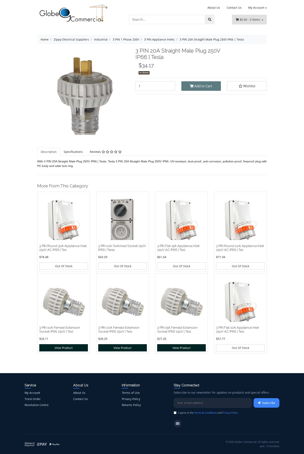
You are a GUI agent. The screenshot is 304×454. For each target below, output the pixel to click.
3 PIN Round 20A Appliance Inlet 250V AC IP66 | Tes (240, 248)
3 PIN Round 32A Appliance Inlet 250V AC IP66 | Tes (63, 248)
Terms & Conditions (205, 412)
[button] (247, 86)
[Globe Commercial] (73, 14)
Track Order (33, 399)
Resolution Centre (37, 405)
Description (49, 152)
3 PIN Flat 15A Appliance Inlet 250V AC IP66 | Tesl (178, 248)
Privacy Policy (131, 399)
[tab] (48, 152)
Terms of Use (131, 393)
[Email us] (178, 424)
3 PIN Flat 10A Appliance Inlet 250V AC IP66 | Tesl (237, 329)
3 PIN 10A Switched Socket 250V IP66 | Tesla (122, 248)
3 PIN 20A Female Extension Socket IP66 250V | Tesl (118, 329)
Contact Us (234, 8)
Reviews (96, 152)
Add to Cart (203, 86)
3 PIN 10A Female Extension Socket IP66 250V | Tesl (59, 329)
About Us (213, 8)
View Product (64, 348)
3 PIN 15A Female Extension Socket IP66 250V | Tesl (177, 329)
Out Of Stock (63, 266)
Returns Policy (131, 405)
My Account (256, 8)
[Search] (209, 19)
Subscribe (268, 403)
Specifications (73, 152)
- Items (250, 20)
